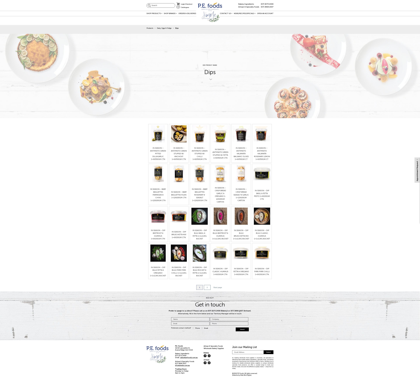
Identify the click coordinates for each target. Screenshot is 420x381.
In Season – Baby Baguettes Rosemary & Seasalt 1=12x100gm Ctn (199, 194)
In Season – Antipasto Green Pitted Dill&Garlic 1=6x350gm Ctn (158, 153)
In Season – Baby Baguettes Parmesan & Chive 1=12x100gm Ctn (158, 194)
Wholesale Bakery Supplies (214, 348)
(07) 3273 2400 (267, 4)
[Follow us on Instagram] (209, 355)
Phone (197, 328)
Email (206, 328)
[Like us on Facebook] (205, 355)
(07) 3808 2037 (267, 7)
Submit (242, 329)
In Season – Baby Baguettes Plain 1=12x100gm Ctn (179, 195)
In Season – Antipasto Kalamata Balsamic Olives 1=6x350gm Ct (241, 153)
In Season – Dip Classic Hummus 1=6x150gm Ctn (220, 271)
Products (150, 28)
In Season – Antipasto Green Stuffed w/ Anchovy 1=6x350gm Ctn (179, 153)
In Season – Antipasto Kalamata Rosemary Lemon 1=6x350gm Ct (262, 153)
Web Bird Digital (245, 375)
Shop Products (154, 13)
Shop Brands (169, 13)
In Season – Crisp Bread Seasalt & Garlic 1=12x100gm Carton (241, 194)
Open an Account (265, 13)
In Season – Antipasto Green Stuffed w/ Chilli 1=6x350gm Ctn (200, 153)
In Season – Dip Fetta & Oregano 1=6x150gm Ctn (241, 271)
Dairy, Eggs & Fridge (164, 28)
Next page (217, 287)
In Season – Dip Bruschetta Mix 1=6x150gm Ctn (179, 234)
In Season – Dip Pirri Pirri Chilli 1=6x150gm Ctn (262, 271)
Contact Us (225, 13)
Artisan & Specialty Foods (213, 346)
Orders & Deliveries (187, 13)
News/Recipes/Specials (244, 13)
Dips (177, 28)
